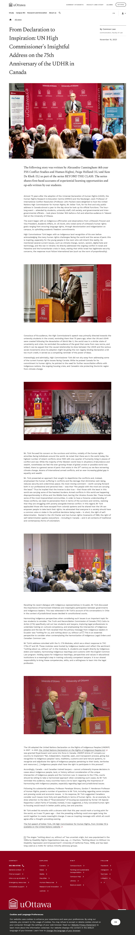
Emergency (17, 882)
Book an (75, 885)
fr (114, 13)
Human (47, 882)
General (15, 870)
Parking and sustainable (79, 871)
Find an (14, 874)
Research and (49, 887)
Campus (75, 866)
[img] (17, 5)
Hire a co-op (17, 878)
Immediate (16, 887)
